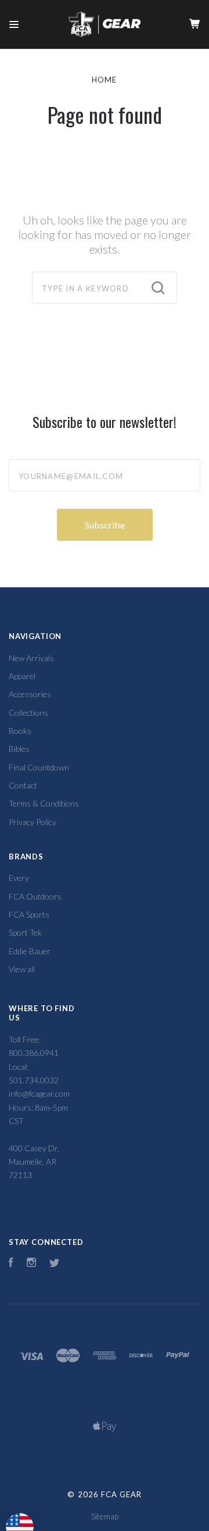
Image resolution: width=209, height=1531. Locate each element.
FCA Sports (29, 914)
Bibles (19, 749)
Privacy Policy (32, 822)
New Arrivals (31, 658)
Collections (28, 713)
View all (22, 969)
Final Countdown (39, 767)
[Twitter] (54, 1264)
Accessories (30, 694)
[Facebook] (11, 1264)
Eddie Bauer (30, 951)
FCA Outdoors (35, 896)
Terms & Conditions (44, 803)
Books (20, 731)
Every (19, 878)
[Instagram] (31, 1264)
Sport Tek (25, 932)
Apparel (22, 676)
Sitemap (104, 1516)
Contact (23, 785)
